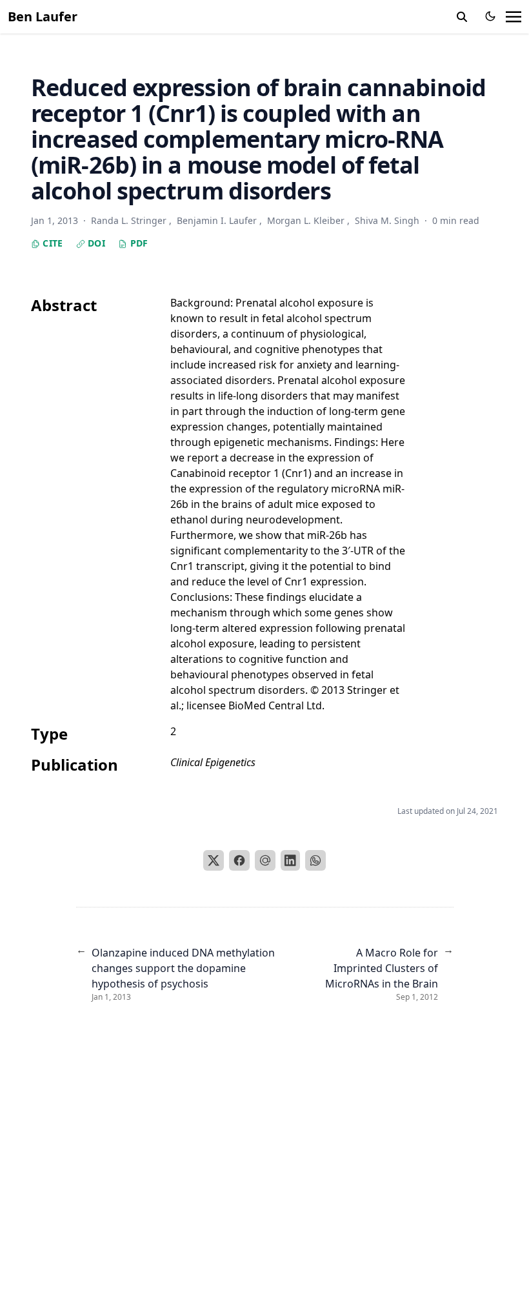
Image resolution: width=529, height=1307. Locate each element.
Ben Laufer (42, 16)
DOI (95, 243)
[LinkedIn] (290, 860)
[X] (213, 860)
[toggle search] (462, 17)
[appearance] (490, 16)
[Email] (265, 860)
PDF (137, 243)
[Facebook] (239, 860)
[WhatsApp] (315, 860)
